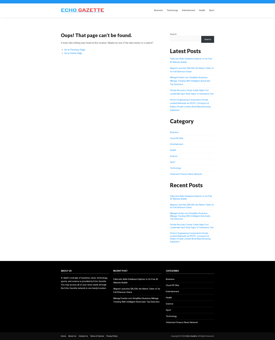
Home (63, 336)
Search (173, 34)
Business (158, 10)
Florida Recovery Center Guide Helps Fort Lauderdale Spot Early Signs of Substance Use (192, 226)
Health (202, 10)
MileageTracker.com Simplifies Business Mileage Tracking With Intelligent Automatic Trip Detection (190, 81)
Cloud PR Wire (176, 138)
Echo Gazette (191, 336)
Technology (172, 10)
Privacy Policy (111, 336)
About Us (72, 336)
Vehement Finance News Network (186, 174)
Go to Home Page (73, 53)
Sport (211, 10)
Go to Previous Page (74, 49)
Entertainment (188, 10)
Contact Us (83, 336)
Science (173, 156)
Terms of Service (97, 336)
